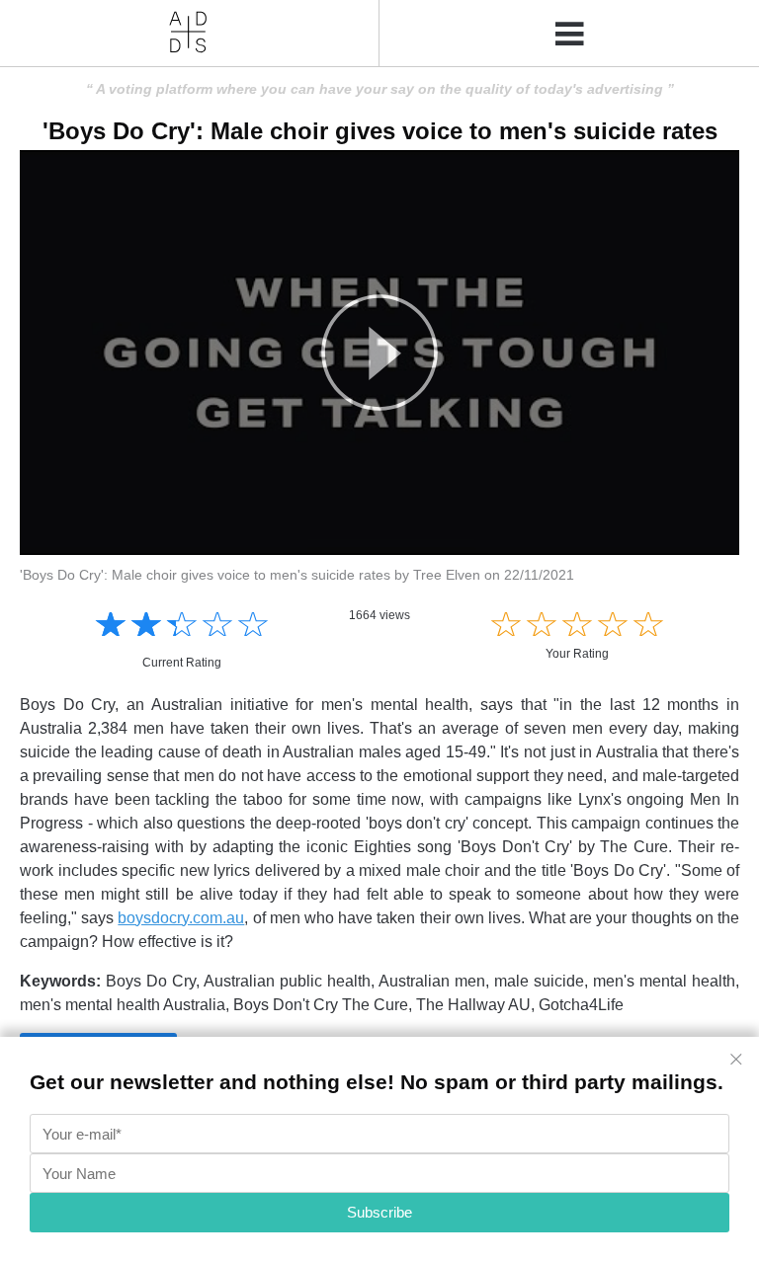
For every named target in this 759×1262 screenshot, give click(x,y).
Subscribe (379, 1212)
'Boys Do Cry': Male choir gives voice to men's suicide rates (379, 131)
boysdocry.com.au (181, 917)
